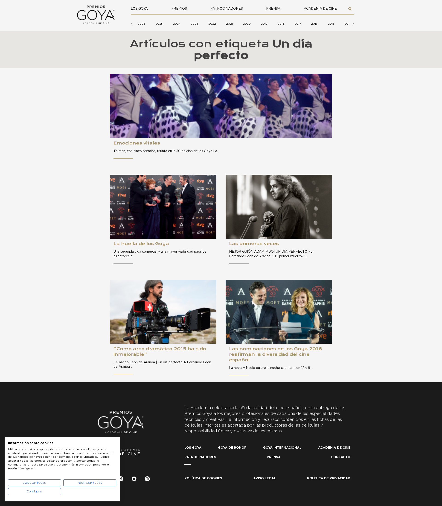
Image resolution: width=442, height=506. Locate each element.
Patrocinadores (226, 8)
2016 (314, 23)
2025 (159, 23)
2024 (176, 23)
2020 (247, 23)
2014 (347, 23)
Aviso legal (264, 478)
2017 (297, 23)
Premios (179, 8)
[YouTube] (134, 479)
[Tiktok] (120, 479)
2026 (141, 23)
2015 (331, 23)
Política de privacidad (328, 478)
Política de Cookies (203, 478)
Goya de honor (232, 447)
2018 (281, 23)
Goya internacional (282, 447)
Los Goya (139, 8)
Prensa (273, 8)
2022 (212, 23)
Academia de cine (320, 8)
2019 (264, 23)
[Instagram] (147, 479)
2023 (194, 23)
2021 (229, 23)
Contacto (340, 457)
